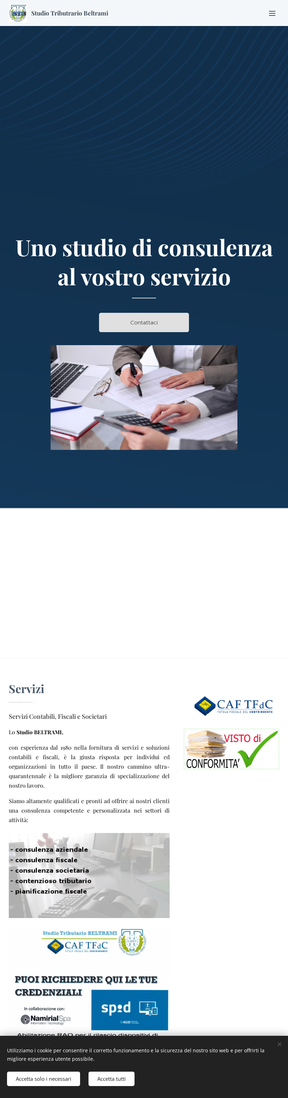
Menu (272, 13)
